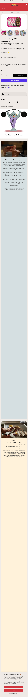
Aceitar (13, 687)
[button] (25, 5)
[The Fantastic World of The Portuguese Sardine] (13, 5)
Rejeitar (13, 690)
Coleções (6, 12)
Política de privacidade (11, 683)
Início (2, 12)
